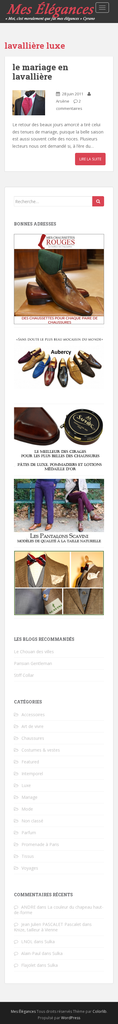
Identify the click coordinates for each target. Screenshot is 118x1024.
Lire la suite (90, 159)
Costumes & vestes (40, 750)
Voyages (29, 868)
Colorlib (100, 1011)
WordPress (70, 1017)
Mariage (29, 797)
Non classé (32, 821)
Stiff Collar (24, 675)
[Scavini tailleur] (59, 582)
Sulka (49, 941)
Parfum (28, 832)
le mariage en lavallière (40, 71)
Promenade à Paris (40, 844)
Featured (30, 762)
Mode (27, 809)
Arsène (62, 101)
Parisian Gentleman (33, 663)
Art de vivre (32, 726)
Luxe (26, 785)
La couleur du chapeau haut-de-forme (58, 909)
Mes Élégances (23, 1011)
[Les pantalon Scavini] (59, 511)
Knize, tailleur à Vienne (36, 930)
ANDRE (28, 907)
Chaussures (32, 738)
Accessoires (33, 714)
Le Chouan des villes (34, 651)
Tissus (27, 856)
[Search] (98, 201)
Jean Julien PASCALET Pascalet (51, 924)
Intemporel (32, 773)
